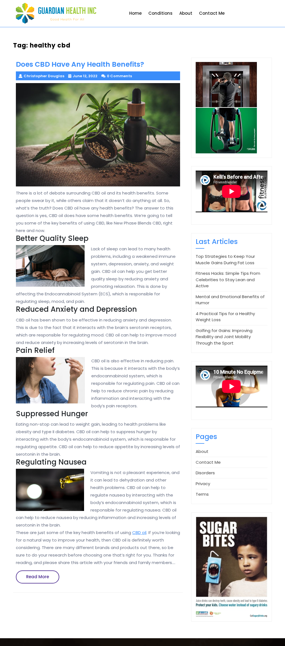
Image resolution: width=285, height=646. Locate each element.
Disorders (205, 473)
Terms (202, 494)
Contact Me (212, 13)
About (185, 13)
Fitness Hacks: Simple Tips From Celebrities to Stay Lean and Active (228, 279)
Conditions (160, 13)
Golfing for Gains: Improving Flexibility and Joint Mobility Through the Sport (224, 337)
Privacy (203, 484)
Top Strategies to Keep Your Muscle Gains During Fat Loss (225, 259)
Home (135, 13)
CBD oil (139, 532)
